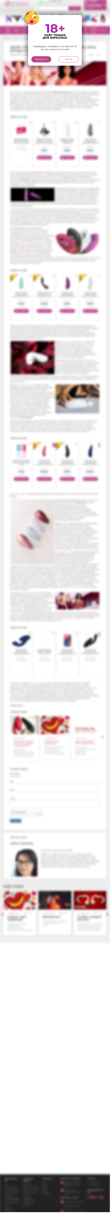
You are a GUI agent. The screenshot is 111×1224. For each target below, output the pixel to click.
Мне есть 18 (41, 59)
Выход (68, 59)
